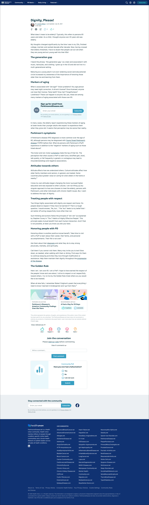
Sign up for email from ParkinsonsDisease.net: (52, 105)
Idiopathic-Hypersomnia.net (88, 444)
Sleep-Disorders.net (107, 468)
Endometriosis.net (63, 480)
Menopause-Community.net (88, 468)
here (37, 321)
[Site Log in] (134, 3)
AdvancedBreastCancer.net (65, 430)
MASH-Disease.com (85, 465)
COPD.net (60, 474)
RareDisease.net (106, 453)
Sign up (139, 492)
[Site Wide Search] (127, 3)
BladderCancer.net (63, 453)
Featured (53, 2)
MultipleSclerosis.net (85, 480)
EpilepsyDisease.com (64, 483)
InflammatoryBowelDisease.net (89, 450)
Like (41, 330)
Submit (67, 383)
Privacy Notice (132, 496)
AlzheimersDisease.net (64, 438)
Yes (66, 371)
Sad (57, 330)
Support (50, 330)
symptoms (55, 153)
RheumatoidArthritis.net (108, 456)
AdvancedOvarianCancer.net (66, 433)
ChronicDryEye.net (63, 465)
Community (19, 2)
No (66, 374)
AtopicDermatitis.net (63, 444)
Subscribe (78, 111)
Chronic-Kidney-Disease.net (66, 471)
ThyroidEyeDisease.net (108, 477)
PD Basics (30, 2)
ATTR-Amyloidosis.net (64, 447)
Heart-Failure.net (84, 430)
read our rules (53, 342)
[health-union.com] (35, 426)
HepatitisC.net (83, 433)
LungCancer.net (84, 456)
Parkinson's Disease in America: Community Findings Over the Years (44, 306)
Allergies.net (61, 436)
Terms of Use (47, 116)
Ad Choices (31, 490)
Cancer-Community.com (65, 459)
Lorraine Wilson (41, 24)
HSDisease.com (84, 441)
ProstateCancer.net (107, 447)
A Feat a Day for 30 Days (70, 304)
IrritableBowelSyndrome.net (88, 453)
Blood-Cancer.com (63, 456)
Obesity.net (104, 433)
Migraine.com (83, 477)
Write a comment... (39, 350)
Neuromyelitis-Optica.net (109, 430)
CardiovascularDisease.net (65, 462)
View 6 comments (58, 345)
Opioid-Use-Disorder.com (109, 436)
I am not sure (69, 378)
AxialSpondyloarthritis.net (65, 450)
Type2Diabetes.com (107, 480)
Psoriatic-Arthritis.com (108, 450)
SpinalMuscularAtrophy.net (109, 474)
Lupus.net (82, 459)
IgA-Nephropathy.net (85, 447)
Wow (66, 330)
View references (37, 325)
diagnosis (51, 243)
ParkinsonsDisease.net (108, 438)
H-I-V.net (81, 438)
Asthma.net (60, 441)
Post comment (58, 356)
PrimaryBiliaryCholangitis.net (110, 444)
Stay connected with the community (45, 401)
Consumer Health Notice (64, 488)
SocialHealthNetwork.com (109, 471)
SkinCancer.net (105, 465)
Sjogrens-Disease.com (108, 462)
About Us (31, 488)
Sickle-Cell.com (106, 459)
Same (74, 330)
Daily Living (42, 2)
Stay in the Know (103, 483)
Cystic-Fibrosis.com (63, 477)
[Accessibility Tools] (130, 3)
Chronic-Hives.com (63, 468)
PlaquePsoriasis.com (107, 441)
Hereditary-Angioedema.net (88, 436)
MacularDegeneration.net (87, 462)
